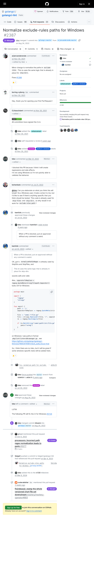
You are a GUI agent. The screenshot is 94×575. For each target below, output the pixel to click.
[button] (20, 62)
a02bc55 (54, 365)
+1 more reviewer (66, 61)
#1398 (19, 77)
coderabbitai (23, 482)
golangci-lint (9, 15)
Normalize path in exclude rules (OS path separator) (76, 119)
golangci (10, 11)
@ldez (14, 190)
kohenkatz (16, 185)
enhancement (36, 131)
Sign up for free (13, 508)
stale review (43, 225)
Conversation (15, 49)
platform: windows (43, 149)
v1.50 (38, 473)
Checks (50, 49)
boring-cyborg (18, 92)
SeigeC (18, 456)
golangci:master (45, 40)
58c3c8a (54, 463)
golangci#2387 (35, 466)
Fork (69, 11)
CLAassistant (17, 111)
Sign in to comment (34, 511)
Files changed (68, 49)
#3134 (49, 414)
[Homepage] (47, 4)
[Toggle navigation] (5, 4)
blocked (31, 149)
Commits (34, 49)
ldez (18, 40)
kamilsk (18, 212)
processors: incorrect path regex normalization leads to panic (28, 443)
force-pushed (27, 375)
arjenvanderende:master (67, 40)
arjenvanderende (19, 56)
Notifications (54, 11)
